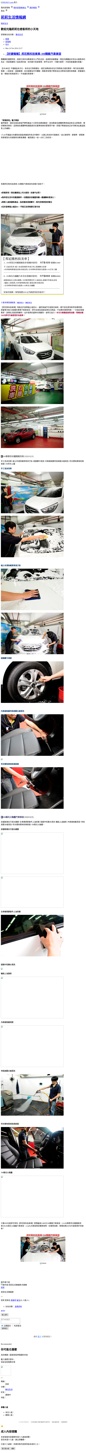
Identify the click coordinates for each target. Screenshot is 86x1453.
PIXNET (26, 1422)
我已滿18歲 (5, 1448)
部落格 (8, 42)
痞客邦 (13, 1300)
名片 (7, 44)
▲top (3, 1310)
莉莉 (2, 1288)
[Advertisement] (20, 160)
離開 (12, 1448)
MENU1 (20, 303)
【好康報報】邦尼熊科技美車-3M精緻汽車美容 (33, 53)
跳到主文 (4, 23)
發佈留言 (5, 1328)
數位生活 (19, 35)
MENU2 (28, 303)
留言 (18, 1300)
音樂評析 (18, 1306)
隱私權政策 (55, 1422)
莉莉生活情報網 (13, 17)
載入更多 (5, 1315)
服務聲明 (64, 1422)
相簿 (7, 39)
